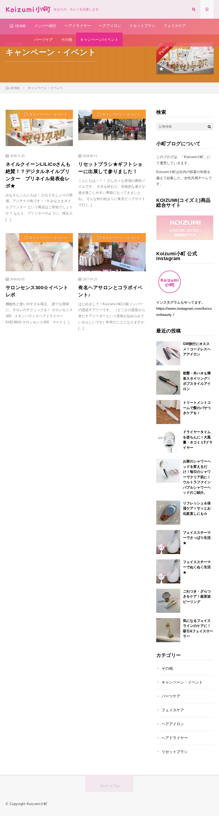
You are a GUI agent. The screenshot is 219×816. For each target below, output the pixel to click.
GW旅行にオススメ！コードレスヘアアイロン (197, 349)
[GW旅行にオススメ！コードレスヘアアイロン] (168, 353)
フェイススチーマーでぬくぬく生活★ (197, 567)
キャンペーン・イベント (48, 114)
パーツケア (43, 39)
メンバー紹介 (45, 25)
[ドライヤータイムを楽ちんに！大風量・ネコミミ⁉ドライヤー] (168, 441)
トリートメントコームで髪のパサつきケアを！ (197, 408)
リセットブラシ (142, 25)
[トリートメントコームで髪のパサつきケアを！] (168, 412)
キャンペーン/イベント (99, 39)
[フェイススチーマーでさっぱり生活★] (168, 542)
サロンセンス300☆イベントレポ (37, 291)
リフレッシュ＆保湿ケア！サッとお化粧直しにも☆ (197, 508)
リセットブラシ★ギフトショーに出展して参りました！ (110, 168)
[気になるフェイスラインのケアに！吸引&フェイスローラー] (168, 630)
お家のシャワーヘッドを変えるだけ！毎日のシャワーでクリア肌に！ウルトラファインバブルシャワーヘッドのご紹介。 (197, 477)
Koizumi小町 (37, 804)
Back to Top (109, 785)
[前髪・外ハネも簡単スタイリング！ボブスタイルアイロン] (168, 383)
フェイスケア (174, 25)
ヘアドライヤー (78, 25)
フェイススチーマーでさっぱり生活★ (197, 538)
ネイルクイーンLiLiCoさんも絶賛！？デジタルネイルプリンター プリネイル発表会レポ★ (38, 175)
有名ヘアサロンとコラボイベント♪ (110, 291)
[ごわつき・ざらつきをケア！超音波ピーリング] (168, 601)
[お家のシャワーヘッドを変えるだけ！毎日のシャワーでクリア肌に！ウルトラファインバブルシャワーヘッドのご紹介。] (168, 471)
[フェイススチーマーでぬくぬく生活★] (168, 571)
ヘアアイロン (110, 25)
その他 (66, 39)
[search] (209, 127)
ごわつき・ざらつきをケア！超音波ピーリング (197, 596)
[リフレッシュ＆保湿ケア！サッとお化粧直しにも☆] (168, 513)
